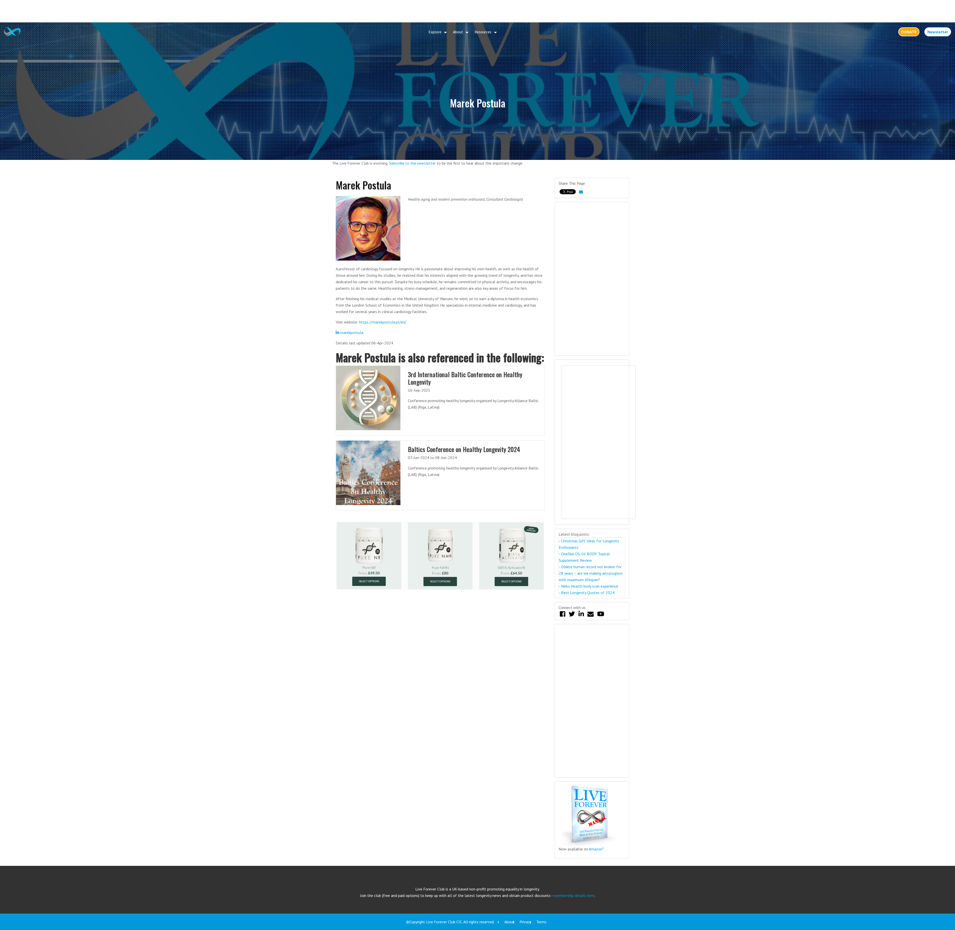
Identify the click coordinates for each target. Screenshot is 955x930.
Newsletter (937, 31)
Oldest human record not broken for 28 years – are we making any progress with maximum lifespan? (591, 573)
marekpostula (351, 332)
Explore (435, 31)
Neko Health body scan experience (589, 586)
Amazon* (596, 848)
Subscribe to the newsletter (412, 163)
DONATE (908, 31)
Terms (541, 921)
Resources (483, 31)
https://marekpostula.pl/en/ (382, 322)
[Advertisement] (477, 11)
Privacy (525, 921)
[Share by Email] (581, 191)
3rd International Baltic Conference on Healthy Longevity (465, 378)
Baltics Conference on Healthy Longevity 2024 (464, 449)
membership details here (574, 895)
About (458, 31)
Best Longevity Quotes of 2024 (588, 592)
